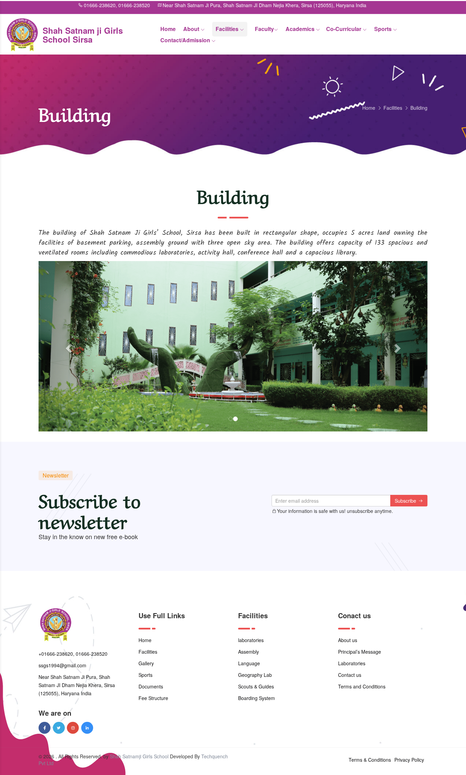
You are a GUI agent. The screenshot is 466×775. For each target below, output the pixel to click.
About (192, 29)
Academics (301, 29)
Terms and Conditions (361, 686)
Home (168, 29)
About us (347, 640)
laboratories (251, 640)
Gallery (146, 663)
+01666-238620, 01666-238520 (73, 653)
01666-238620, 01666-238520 (87, 5)
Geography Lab (255, 674)
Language (249, 663)
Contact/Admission (186, 40)
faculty (264, 29)
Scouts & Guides (256, 686)
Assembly (248, 651)
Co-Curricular (344, 29)
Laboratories (351, 663)
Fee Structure (153, 698)
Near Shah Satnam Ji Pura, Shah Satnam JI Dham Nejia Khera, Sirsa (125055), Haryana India (235, 5)
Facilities (228, 29)
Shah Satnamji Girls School (139, 756)
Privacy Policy (409, 759)
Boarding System (256, 698)
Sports (383, 29)
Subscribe (406, 500)
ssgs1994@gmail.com (62, 665)
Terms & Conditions (370, 759)
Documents (151, 686)
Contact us (349, 674)
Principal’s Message (359, 651)
